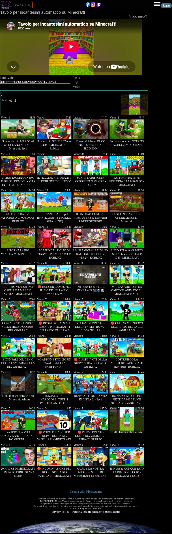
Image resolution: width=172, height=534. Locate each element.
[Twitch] (98, 5)
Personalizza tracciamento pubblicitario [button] (96, 511)
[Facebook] (88, 5)
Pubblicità (97, 508)
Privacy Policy (84, 508)
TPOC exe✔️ (138, 16)
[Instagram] (93, 5)
